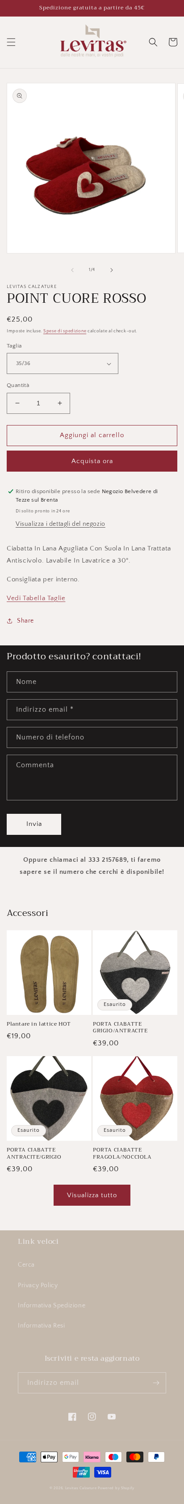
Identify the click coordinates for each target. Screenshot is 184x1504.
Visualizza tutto (92, 1195)
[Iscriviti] (156, 1382)
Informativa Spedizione (51, 1305)
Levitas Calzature (81, 1488)
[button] (11, 42)
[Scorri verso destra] (111, 270)
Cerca (26, 1264)
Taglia (14, 346)
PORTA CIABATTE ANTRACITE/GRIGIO (34, 1153)
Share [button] (25, 620)
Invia (34, 824)
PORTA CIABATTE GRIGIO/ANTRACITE (120, 1028)
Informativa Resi (41, 1325)
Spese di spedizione (64, 331)
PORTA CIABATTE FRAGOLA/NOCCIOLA (122, 1153)
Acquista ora (92, 461)
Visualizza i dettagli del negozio (60, 524)
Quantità (18, 385)
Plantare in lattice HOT (39, 1024)
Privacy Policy (38, 1285)
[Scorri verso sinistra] (72, 270)
